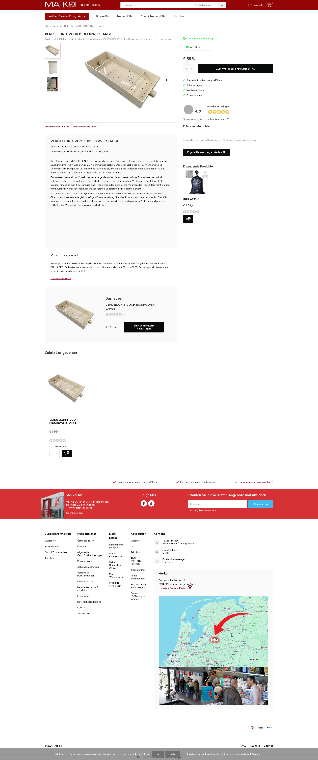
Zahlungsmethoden (88, 566)
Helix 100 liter (191, 198)
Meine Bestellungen (116, 555)
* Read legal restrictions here (202, 510)
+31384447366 (170, 540)
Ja (158, 754)
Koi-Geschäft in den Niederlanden (198, 482)
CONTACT (83, 607)
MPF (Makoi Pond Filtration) (69, 38)
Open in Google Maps (173, 587)
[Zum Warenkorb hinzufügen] (67, 453)
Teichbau (179, 16)
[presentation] (166, 80)
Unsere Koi (102, 16)
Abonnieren (261, 504)
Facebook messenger (173, 559)
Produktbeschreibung (57, 126)
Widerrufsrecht (85, 613)
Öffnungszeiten (85, 540)
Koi (132, 546)
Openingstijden (74, 512)
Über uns (82, 546)
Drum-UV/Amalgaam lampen (139, 596)
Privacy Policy (84, 561)
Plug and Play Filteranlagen (138, 586)
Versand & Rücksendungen (86, 574)
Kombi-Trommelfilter (138, 577)
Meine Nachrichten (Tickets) (115, 565)
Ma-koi (58, 745)
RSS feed (255, 745)
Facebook (144, 503)
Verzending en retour (85, 126)
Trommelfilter (125, 16)
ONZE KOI (84, 5)
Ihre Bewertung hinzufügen (138, 38)
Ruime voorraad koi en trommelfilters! (137, 482)
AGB (243, 745)
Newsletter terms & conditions (87, 589)
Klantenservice (85, 581)
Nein (172, 754)
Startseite (50, 26)
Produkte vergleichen (115, 584)
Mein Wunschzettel (116, 575)
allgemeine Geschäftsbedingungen (90, 554)
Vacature (136, 540)
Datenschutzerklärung (89, 601)
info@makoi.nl (170, 550)
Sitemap (268, 745)
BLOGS (96, 5)
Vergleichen (60, 446)
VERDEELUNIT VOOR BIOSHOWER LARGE (63, 421)
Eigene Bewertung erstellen (205, 152)
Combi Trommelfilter (153, 16)
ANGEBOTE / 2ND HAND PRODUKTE (137, 561)
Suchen (222, 5)
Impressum (83, 596)
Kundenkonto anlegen (116, 546)
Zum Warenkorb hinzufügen (144, 327)
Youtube (151, 503)
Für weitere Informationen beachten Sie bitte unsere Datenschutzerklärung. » (223, 754)
